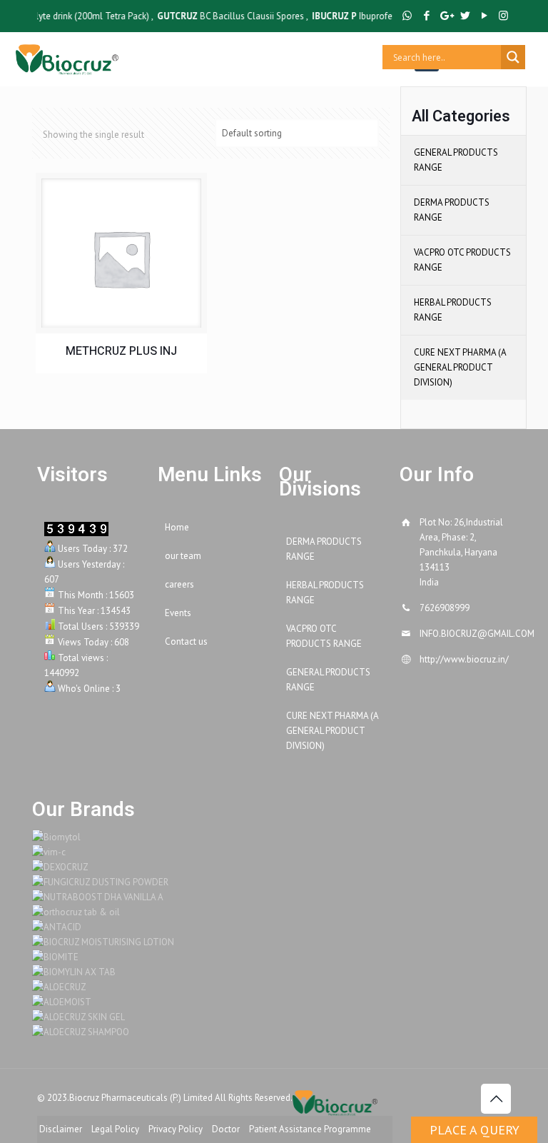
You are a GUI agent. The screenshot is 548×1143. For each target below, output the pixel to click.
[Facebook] (426, 15)
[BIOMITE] (55, 957)
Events (178, 613)
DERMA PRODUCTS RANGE (451, 209)
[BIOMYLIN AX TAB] (74, 972)
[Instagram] (503, 15)
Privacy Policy (175, 1129)
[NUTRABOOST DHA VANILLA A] (97, 897)
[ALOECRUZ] (59, 987)
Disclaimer (60, 1129)
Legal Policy (115, 1129)
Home (177, 527)
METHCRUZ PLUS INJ (121, 351)
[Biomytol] (56, 837)
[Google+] (445, 15)
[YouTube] (484, 15)
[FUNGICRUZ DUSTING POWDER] (100, 882)
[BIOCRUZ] (67, 57)
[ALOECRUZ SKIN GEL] (78, 1016)
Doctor (226, 1129)
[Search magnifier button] (513, 57)
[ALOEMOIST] (61, 1002)
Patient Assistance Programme (310, 1129)
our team (183, 556)
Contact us (186, 641)
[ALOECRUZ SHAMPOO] (80, 1031)
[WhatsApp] (407, 15)
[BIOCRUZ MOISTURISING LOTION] (103, 942)
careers (179, 584)
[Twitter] (464, 15)
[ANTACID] (56, 927)
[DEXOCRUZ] (60, 867)
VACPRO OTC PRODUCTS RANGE (462, 259)
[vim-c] (49, 852)
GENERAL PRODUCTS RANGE (456, 159)
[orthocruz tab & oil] (76, 912)
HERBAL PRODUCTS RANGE (453, 309)
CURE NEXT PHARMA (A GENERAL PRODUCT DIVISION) (460, 367)
